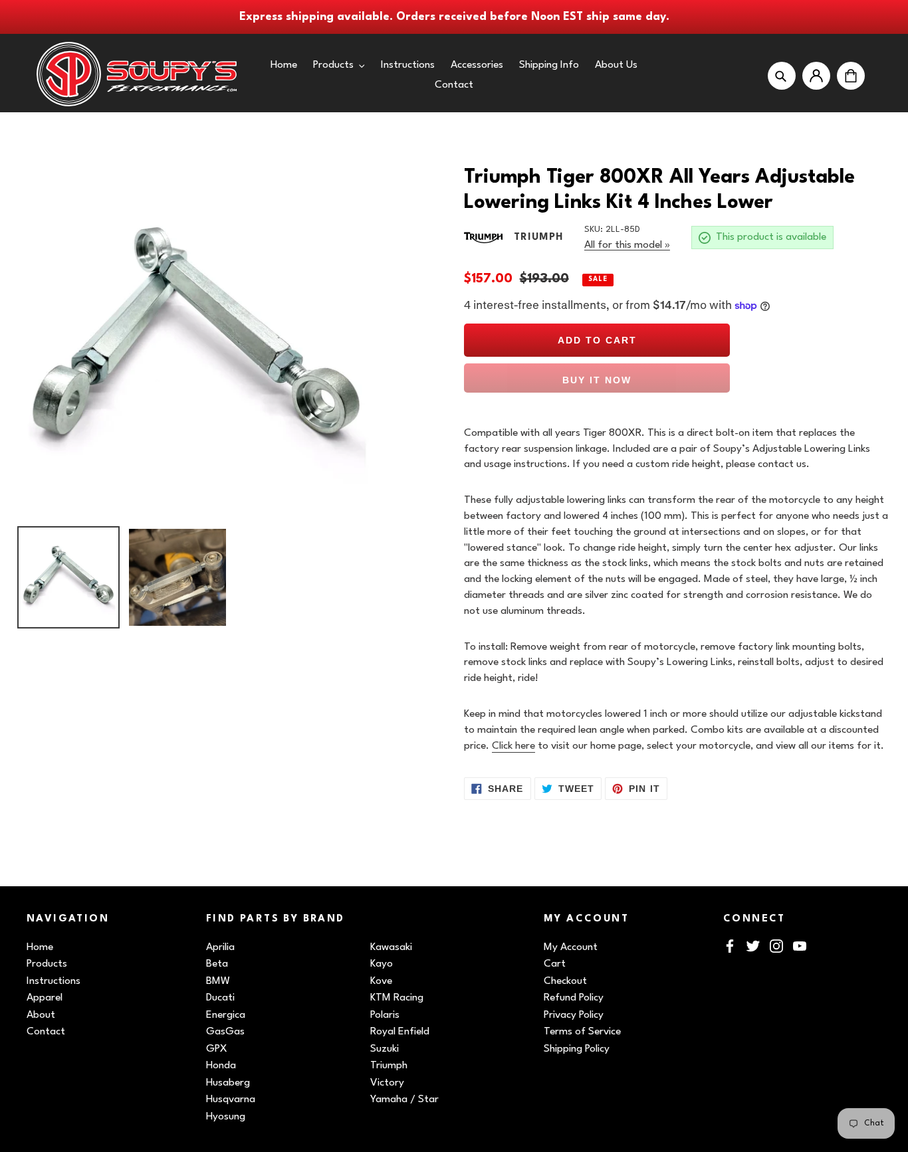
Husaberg (228, 1083)
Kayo (381, 964)
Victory (387, 1083)
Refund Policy (574, 998)
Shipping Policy (577, 1049)
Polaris (384, 1015)
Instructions (53, 981)
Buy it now (596, 380)
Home (40, 947)
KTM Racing (396, 998)
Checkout (565, 981)
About (41, 1015)
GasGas (225, 1031)
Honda (221, 1065)
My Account (571, 947)
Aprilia (220, 947)
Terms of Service (582, 1031)
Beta (217, 964)
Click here (513, 746)
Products (47, 964)
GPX (216, 1049)
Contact (46, 1031)
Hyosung (225, 1116)
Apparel (44, 998)
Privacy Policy (574, 1015)
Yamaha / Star (404, 1099)
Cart (555, 964)
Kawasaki (391, 947)
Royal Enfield (399, 1031)
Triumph (388, 1065)
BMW (218, 981)
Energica (225, 1015)
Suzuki (384, 1049)
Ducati (220, 998)
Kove (381, 981)
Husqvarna (230, 1099)
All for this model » (627, 245)
